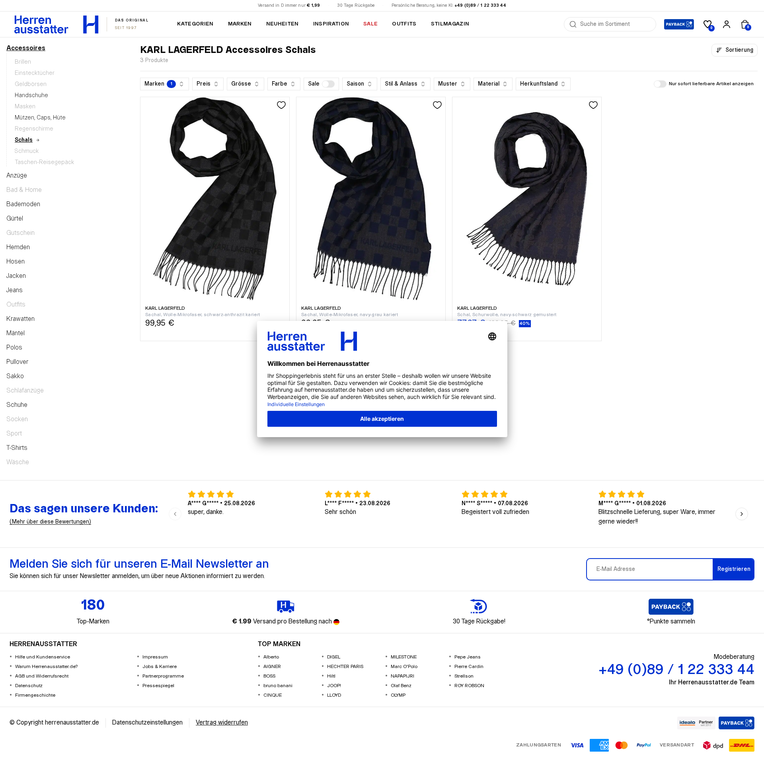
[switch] (328, 84)
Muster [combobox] (447, 84)
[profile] (726, 24)
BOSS (269, 676)
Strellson (464, 676)
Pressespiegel (158, 686)
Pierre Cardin (468, 666)
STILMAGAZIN (450, 23)
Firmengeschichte (35, 695)
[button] (321, 84)
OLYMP (398, 695)
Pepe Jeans (467, 657)
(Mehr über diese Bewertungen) (50, 522)
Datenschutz (29, 686)
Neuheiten (282, 23)
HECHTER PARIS (345, 666)
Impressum (155, 657)
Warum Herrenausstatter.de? (46, 666)
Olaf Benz (401, 686)
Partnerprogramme (163, 676)
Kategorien (195, 23)
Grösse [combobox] (241, 84)
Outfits (404, 23)
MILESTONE (404, 657)
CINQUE (272, 695)
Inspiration (331, 23)
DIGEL (333, 657)
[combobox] (615, 24)
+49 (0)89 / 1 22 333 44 (480, 6)
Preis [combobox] (203, 84)
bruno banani (277, 686)
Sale (370, 23)
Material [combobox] (488, 84)
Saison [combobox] (355, 84)
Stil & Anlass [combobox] (401, 84)
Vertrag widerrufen (222, 723)
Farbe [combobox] (279, 84)
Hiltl (331, 676)
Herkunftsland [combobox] (538, 84)
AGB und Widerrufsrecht (41, 676)
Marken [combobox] (158, 84)
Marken (240, 23)
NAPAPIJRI (402, 676)
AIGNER (272, 666)
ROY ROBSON (469, 686)
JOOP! (334, 686)
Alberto (271, 657)
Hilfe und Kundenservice (42, 657)
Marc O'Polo (404, 666)
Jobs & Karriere (159, 666)
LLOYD (334, 695)
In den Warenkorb (215, 336)
